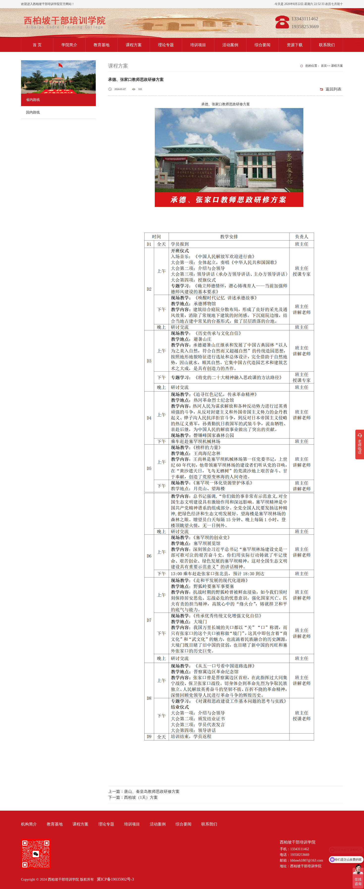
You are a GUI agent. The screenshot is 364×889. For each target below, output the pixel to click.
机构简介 (29, 824)
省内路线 (33, 100)
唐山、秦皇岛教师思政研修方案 (152, 791)
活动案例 (230, 45)
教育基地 (101, 45)
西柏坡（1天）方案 (141, 797)
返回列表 (333, 89)
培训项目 (198, 45)
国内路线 (33, 112)
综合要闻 (262, 45)
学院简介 (69, 45)
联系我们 (327, 45)
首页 (324, 65)
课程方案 (134, 45)
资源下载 (295, 45)
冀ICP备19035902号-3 (115, 879)
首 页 (37, 45)
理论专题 (166, 45)
